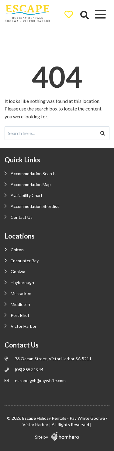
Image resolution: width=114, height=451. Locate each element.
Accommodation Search (33, 173)
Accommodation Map (31, 184)
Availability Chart (27, 195)
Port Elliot (20, 315)
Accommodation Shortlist (35, 206)
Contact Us (22, 217)
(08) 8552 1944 (29, 369)
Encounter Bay (25, 260)
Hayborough (22, 282)
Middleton (20, 304)
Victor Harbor (23, 326)
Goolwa (18, 271)
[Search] (102, 133)
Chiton (17, 249)
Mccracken (21, 293)
